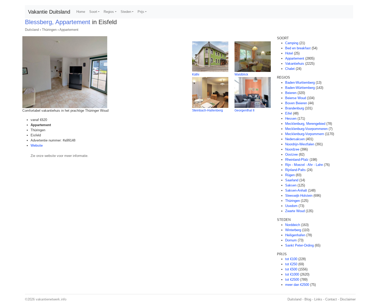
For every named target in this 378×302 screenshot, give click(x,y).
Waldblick (241, 74)
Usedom (291, 206)
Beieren (290, 93)
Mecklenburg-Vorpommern (304, 134)
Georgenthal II (244, 110)
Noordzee (292, 149)
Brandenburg (294, 108)
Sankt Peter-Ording (299, 245)
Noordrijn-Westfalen (299, 144)
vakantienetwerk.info (51, 299)
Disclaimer (348, 299)
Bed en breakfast (298, 48)
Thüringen (49, 30)
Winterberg (293, 230)
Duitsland (32, 30)
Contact (331, 299)
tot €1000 (292, 274)
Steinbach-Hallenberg (207, 110)
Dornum (291, 240)
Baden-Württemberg (300, 88)
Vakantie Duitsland (49, 12)
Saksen (290, 185)
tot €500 (291, 269)
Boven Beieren (296, 103)
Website (37, 145)
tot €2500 (292, 279)
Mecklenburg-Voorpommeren (306, 129)
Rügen (290, 175)
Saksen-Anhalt (296, 190)
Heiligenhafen (295, 235)
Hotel (289, 53)
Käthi (195, 74)
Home (80, 12)
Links (318, 299)
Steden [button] (126, 12)
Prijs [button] (141, 12)
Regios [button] (109, 12)
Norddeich (292, 225)
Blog (307, 299)
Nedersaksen (295, 139)
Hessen (290, 118)
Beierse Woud (295, 98)
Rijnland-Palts (295, 170)
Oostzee (291, 154)
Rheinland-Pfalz (297, 160)
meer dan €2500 (297, 285)
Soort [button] (93, 12)
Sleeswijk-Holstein (298, 195)
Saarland (291, 180)
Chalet (290, 69)
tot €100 (291, 259)
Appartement (68, 30)
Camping (291, 43)
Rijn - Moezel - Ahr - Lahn (304, 165)
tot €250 (291, 264)
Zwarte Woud (295, 211)
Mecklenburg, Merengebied (305, 124)
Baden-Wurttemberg (300, 82)
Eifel (288, 113)
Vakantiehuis (294, 63)
